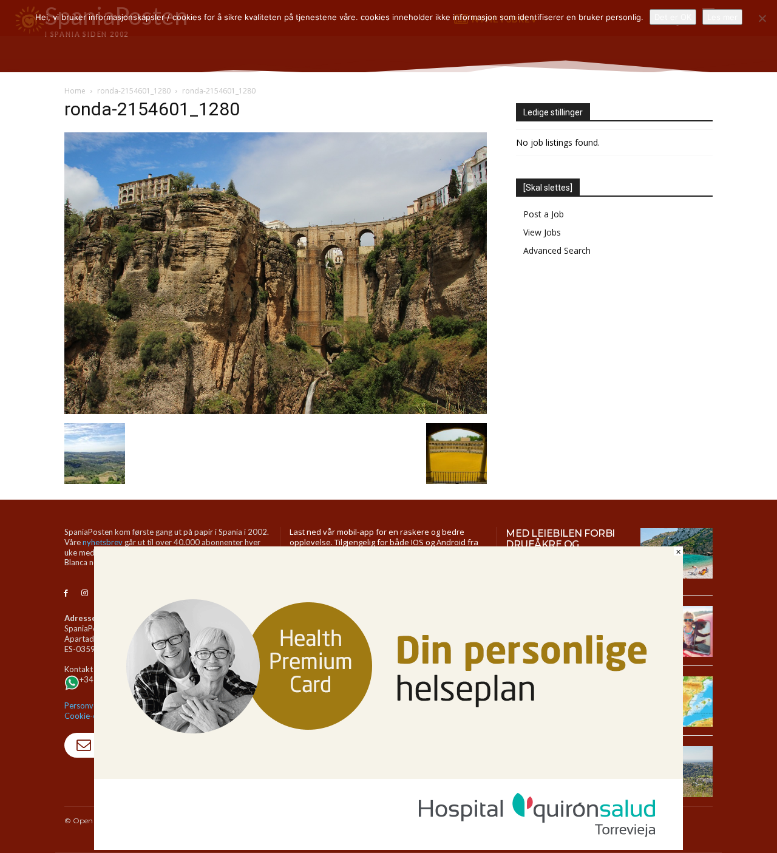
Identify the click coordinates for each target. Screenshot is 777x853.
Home (75, 91)
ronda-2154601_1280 (134, 91)
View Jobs (542, 232)
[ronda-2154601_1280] (275, 411)
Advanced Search (557, 250)
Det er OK (672, 17)
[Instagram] (84, 593)
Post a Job (543, 214)
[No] (762, 18)
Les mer (722, 17)
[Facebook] (65, 593)
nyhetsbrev (103, 542)
